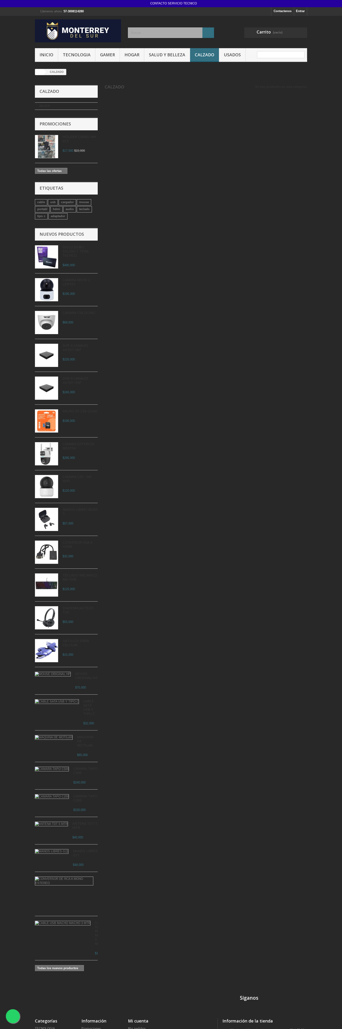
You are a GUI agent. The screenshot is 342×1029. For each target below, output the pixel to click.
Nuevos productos (62, 234)
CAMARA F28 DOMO (79, 312)
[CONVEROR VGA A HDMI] (46, 552)
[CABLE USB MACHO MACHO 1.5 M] (63, 923)
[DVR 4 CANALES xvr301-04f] (46, 355)
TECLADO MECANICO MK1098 (80, 577)
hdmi (56, 209)
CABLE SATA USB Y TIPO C (89, 707)
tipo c (41, 216)
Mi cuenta (138, 1021)
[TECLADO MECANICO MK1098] (46, 585)
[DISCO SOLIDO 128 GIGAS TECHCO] (46, 257)
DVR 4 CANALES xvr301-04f (75, 380)
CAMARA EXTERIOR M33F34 (78, 445)
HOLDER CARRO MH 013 (79, 138)
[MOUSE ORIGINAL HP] (53, 674)
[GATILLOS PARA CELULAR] (46, 650)
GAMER (107, 54)
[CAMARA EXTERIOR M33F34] (46, 453)
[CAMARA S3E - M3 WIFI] (46, 486)
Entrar (300, 11)
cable (41, 202)
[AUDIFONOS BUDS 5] (46, 519)
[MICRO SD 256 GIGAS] (46, 421)
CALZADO (204, 54)
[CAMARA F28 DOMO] (46, 322)
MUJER (44, 106)
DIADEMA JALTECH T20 (78, 609)
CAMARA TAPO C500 (85, 770)
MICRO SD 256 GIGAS (80, 411)
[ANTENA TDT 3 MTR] (51, 824)
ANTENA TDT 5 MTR (84, 825)
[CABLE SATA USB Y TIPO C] (57, 701)
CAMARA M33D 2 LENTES (76, 281)
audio (70, 209)
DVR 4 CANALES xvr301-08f (75, 347)
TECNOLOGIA (77, 54)
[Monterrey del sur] (78, 30)
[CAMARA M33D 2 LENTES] (46, 289)
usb (53, 202)
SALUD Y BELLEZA (167, 54)
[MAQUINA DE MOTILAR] (54, 737)
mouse (84, 202)
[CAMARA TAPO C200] (52, 796)
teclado (84, 209)
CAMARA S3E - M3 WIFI (77, 478)
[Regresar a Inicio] (39, 72)
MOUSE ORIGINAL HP (86, 675)
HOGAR (131, 54)
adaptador (58, 216)
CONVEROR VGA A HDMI (77, 544)
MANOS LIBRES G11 (85, 852)
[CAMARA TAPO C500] (52, 769)
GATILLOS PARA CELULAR (76, 642)
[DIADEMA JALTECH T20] (46, 617)
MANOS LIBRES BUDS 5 (80, 511)
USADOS (232, 54)
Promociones (55, 124)
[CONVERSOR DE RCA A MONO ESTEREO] (64, 881)
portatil (42, 209)
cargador (67, 202)
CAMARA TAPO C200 (85, 798)
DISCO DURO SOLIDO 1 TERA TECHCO (75, 251)
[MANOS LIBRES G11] (51, 851)
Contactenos (283, 11)
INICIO (46, 54)
